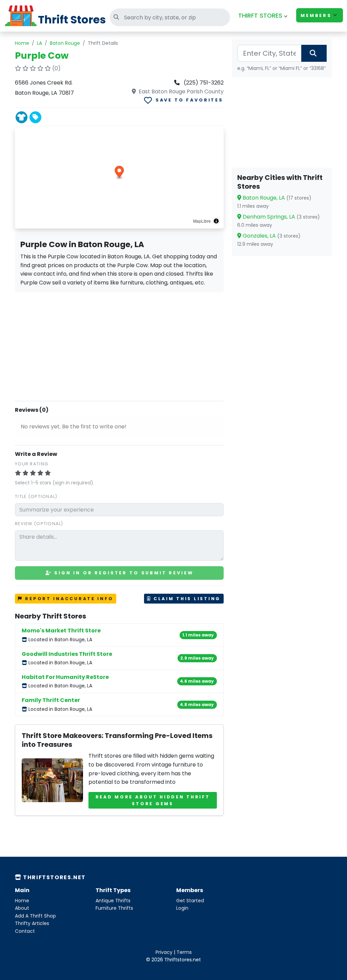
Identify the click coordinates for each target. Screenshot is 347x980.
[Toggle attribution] (216, 221)
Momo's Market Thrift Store (61, 630)
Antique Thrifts (113, 900)
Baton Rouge (65, 43)
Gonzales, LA (271, 236)
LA (39, 43)
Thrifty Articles (32, 923)
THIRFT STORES (260, 16)
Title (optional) (36, 496)
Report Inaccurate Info (68, 599)
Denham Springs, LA (280, 217)
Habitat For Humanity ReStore (65, 677)
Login (182, 908)
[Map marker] (119, 173)
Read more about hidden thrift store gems (153, 800)
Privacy (164, 952)
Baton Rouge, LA (276, 198)
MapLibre (202, 221)
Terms (184, 952)
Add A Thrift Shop (35, 915)
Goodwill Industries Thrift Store (67, 654)
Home (22, 43)
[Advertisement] (119, 345)
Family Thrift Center (51, 700)
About (22, 908)
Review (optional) (39, 523)
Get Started (190, 900)
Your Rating (31, 464)
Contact (25, 931)
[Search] (314, 53)
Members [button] (316, 15)
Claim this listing (186, 599)
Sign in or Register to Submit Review (122, 573)
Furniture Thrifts (114, 908)
